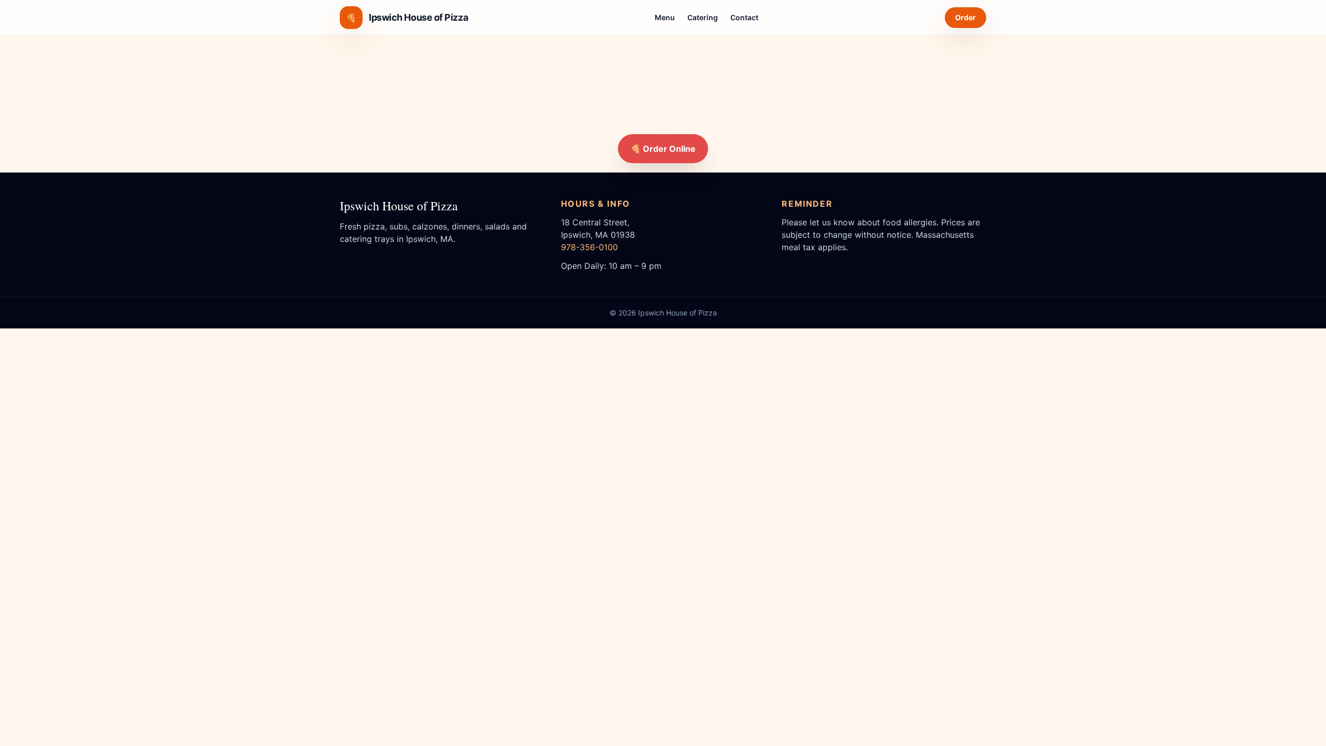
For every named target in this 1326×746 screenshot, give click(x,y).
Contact (744, 17)
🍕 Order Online (663, 149)
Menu (665, 17)
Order (965, 17)
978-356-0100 (589, 247)
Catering (702, 17)
